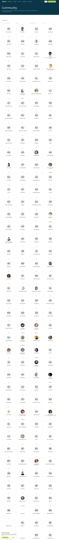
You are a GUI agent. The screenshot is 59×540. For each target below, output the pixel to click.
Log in (46, 1)
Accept (5, 537)
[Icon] (12, 1)
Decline (13, 537)
